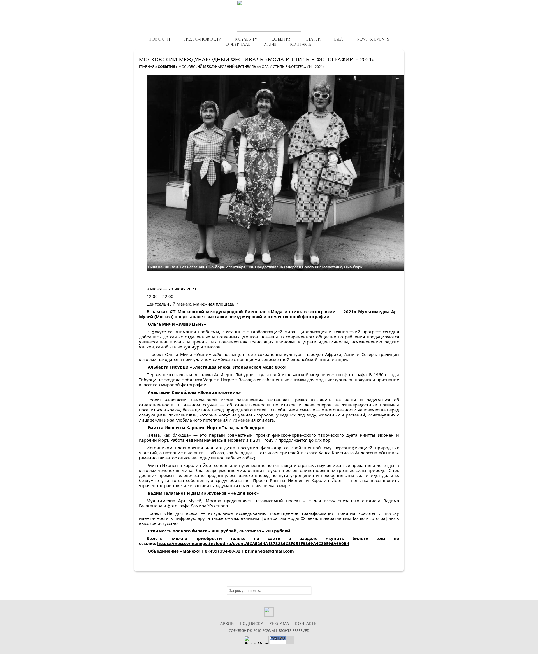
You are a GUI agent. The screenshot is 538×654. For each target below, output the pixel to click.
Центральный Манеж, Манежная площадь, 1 (193, 304)
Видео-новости (202, 39)
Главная (146, 66)
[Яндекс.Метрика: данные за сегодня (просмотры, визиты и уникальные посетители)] (256, 640)
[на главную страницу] (269, 16)
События (281, 39)
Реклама (279, 623)
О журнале (237, 44)
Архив (270, 44)
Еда (338, 39)
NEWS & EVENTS (373, 39)
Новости (159, 39)
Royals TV (246, 39)
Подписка (252, 623)
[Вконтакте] (269, 615)
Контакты (301, 44)
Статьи (313, 39)
